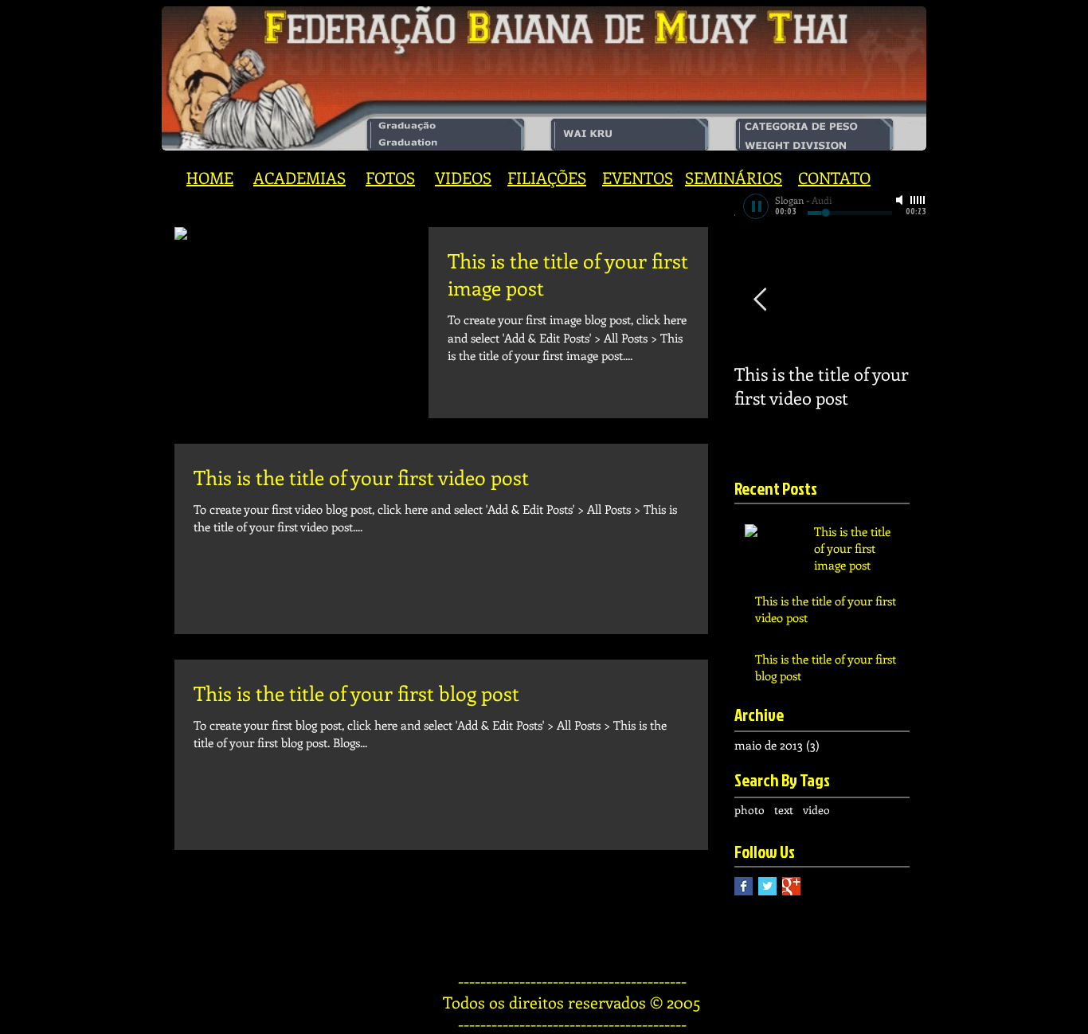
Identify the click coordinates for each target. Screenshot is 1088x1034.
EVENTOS (637, 177)
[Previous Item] (760, 300)
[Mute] (901, 200)
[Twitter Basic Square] (767, 886)
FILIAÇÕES (546, 177)
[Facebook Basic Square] (743, 886)
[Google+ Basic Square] (791, 886)
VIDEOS (463, 177)
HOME (209, 177)
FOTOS (390, 177)
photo (749, 809)
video (816, 809)
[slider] (918, 200)
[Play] (755, 206)
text (783, 809)
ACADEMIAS (299, 177)
